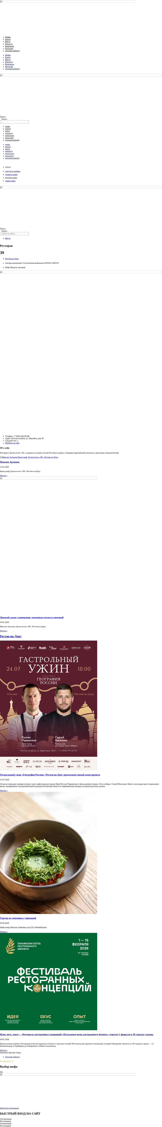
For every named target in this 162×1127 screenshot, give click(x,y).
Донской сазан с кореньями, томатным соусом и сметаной (32, 617)
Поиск (3, 117)
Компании (9, 46)
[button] (10, 1053)
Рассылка (9, 48)
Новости (9, 44)
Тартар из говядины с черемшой (18, 918)
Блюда (8, 39)
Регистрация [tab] (5, 1121)
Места (7, 42)
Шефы (8, 37)
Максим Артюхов (9, 462)
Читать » (3, 475)
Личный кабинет (12, 51)
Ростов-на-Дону (12, 259)
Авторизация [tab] (5, 1119)
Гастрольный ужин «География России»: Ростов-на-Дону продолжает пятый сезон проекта (50, 774)
